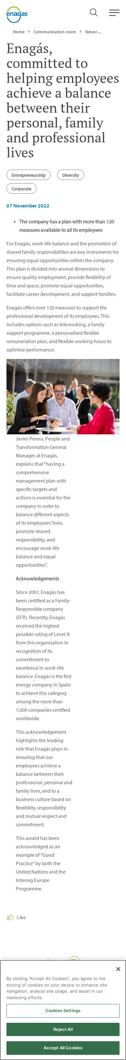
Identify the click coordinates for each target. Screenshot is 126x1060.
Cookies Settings (63, 1010)
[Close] (118, 969)
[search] (97, 14)
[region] (63, 1010)
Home (19, 32)
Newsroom (95, 32)
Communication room (55, 32)
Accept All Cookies (63, 1047)
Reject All (62, 1029)
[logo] (16, 14)
